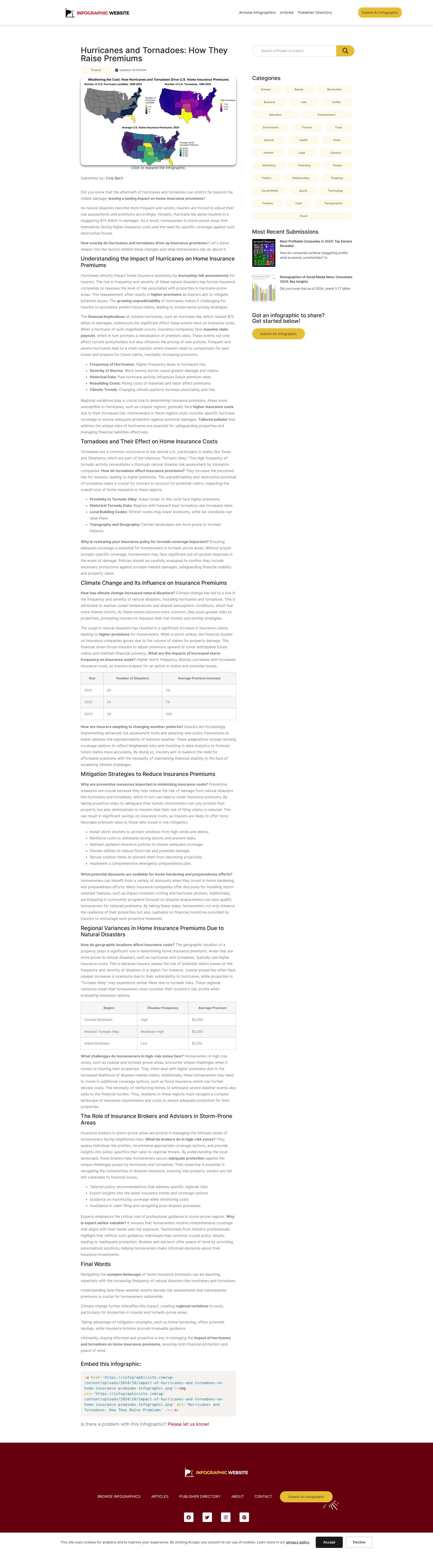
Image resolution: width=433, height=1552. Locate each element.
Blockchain (334, 89)
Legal (301, 152)
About (237, 1496)
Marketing (269, 165)
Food (338, 127)
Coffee (336, 102)
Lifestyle (335, 152)
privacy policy (297, 1542)
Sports (303, 190)
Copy (230, 1376)
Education (275, 114)
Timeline (267, 203)
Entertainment (326, 114)
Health (303, 140)
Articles (287, 12)
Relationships (301, 178)
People (337, 165)
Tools (298, 203)
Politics (266, 178)
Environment (271, 127)
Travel (303, 216)
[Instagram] (225, 1517)
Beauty (299, 89)
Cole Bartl (114, 178)
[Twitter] (207, 1517)
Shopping (337, 178)
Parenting (304, 165)
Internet (268, 152)
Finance (96, 70)
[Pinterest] (244, 1517)
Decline (359, 1542)
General (269, 140)
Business (269, 102)
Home (337, 140)
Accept (329, 1542)
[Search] (345, 50)
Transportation (333, 203)
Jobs (304, 102)
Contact (263, 1496)
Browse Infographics (257, 12)
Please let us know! (188, 1424)
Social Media (270, 190)
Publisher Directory (315, 12)
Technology (335, 190)
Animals (266, 89)
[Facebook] (188, 1517)
